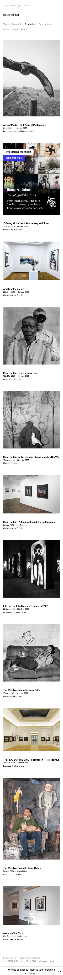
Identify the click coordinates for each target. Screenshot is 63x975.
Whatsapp (43, 960)
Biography (17, 23)
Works (6, 23)
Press (6, 29)
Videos (14, 29)
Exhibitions (31, 23)
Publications (45, 23)
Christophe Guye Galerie (16, 5)
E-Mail (52, 960)
